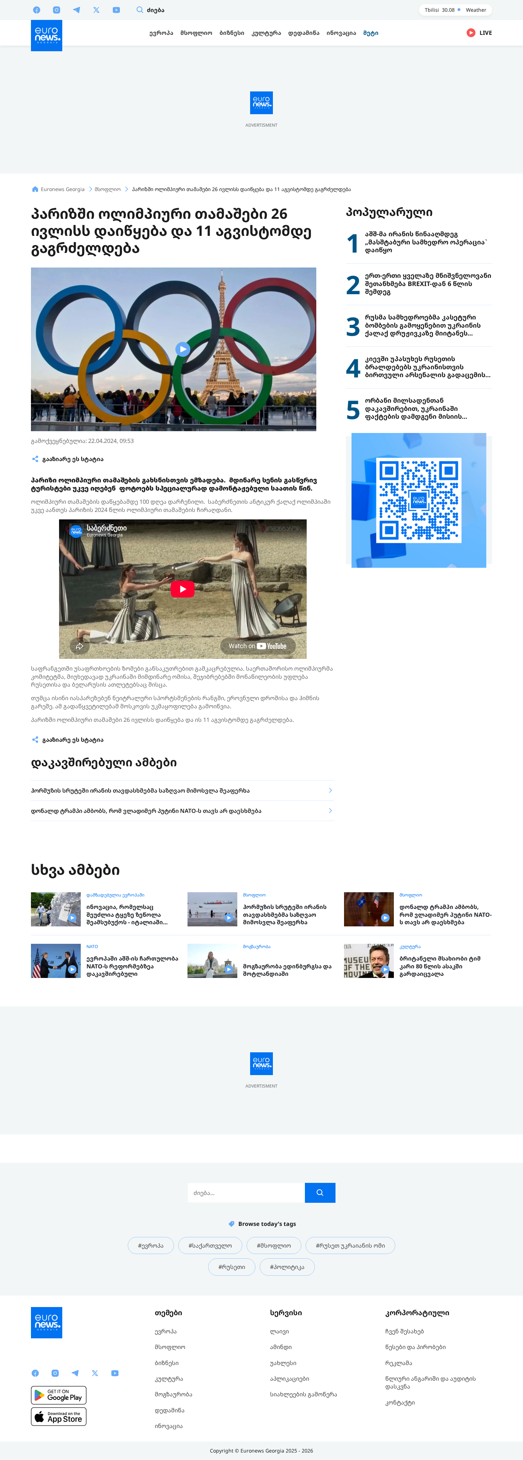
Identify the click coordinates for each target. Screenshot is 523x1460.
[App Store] (58, 1416)
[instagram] (56, 10)
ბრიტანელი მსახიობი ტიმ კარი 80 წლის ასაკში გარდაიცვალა (440, 966)
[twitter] (96, 10)
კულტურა (410, 946)
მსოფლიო (254, 895)
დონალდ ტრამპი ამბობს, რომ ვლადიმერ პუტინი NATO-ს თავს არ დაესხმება (446, 914)
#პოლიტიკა (287, 1267)
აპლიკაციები (289, 1378)
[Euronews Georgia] (46, 35)
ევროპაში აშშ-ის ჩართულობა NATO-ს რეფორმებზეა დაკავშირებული (132, 966)
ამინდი (281, 1347)
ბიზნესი (167, 1363)
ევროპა (166, 1331)
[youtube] (116, 10)
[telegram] (76, 10)
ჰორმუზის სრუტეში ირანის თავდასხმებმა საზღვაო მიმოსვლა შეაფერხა (285, 914)
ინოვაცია (169, 1426)
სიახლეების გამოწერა (303, 1394)
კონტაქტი (400, 1402)
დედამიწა (170, 1410)
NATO (92, 946)
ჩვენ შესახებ (404, 1331)
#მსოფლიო (274, 1245)
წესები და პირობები (415, 1347)
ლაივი (279, 1331)
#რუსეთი (231, 1267)
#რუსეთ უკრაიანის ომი (350, 1245)
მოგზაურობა (257, 946)
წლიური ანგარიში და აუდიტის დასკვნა (430, 1382)
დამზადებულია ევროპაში (115, 895)
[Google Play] (58, 1395)
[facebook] (36, 10)
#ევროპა (151, 1245)
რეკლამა (398, 1363)
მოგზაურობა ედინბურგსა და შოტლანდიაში (287, 970)
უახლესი (283, 1363)
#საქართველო (210, 1245)
